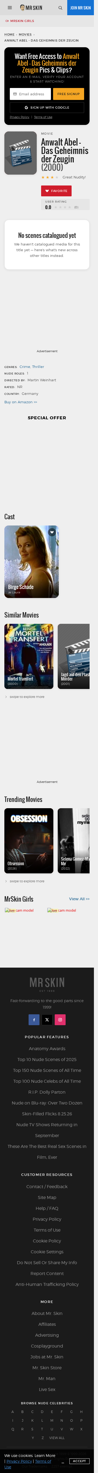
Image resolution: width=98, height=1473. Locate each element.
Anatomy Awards (47, 1048)
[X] (47, 1019)
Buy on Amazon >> (20, 402)
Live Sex (47, 1389)
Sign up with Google (49, 107)
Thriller (38, 366)
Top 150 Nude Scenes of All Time (47, 1070)
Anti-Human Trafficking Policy (47, 1284)
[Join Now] (80, 7)
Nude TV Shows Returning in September (47, 1130)
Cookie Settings (47, 1251)
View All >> (79, 898)
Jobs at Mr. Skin (46, 1356)
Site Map (47, 1197)
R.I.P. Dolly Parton (47, 1092)
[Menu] (9, 7)
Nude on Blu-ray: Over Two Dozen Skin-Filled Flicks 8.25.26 (47, 1108)
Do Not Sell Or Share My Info (47, 1262)
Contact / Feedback (47, 1186)
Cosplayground (47, 1346)
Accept (79, 1461)
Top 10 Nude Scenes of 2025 (46, 1059)
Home (9, 34)
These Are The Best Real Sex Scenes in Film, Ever (47, 1152)
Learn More (45, 1455)
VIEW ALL (57, 1438)
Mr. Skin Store (47, 1367)
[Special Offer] (47, 464)
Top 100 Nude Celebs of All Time (47, 1081)
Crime (25, 366)
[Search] (60, 7)
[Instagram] (60, 1019)
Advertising (47, 1335)
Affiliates (47, 1324)
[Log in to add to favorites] (52, 532)
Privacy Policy (19, 117)
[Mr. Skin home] (31, 7)
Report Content (47, 1273)
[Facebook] (34, 1019)
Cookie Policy (47, 1241)
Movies (25, 34)
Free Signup (68, 94)
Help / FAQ (47, 1208)
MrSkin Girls (22, 21)
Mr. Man (47, 1378)
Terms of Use (43, 117)
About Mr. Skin (47, 1313)
